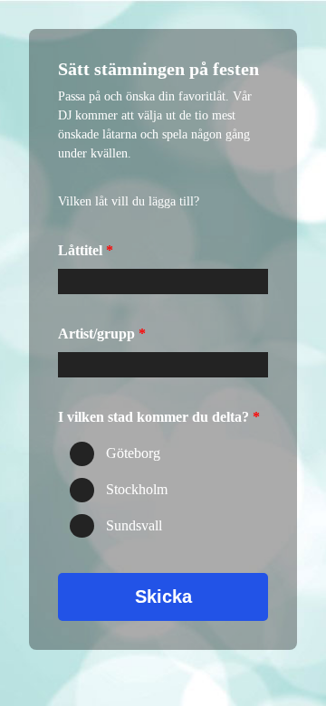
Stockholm (137, 489)
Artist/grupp (96, 333)
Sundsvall (134, 526)
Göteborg (133, 453)
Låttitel (80, 250)
